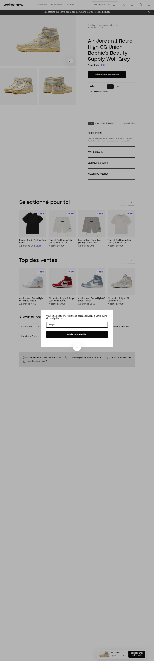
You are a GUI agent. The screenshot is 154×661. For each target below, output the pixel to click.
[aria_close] (77, 347)
